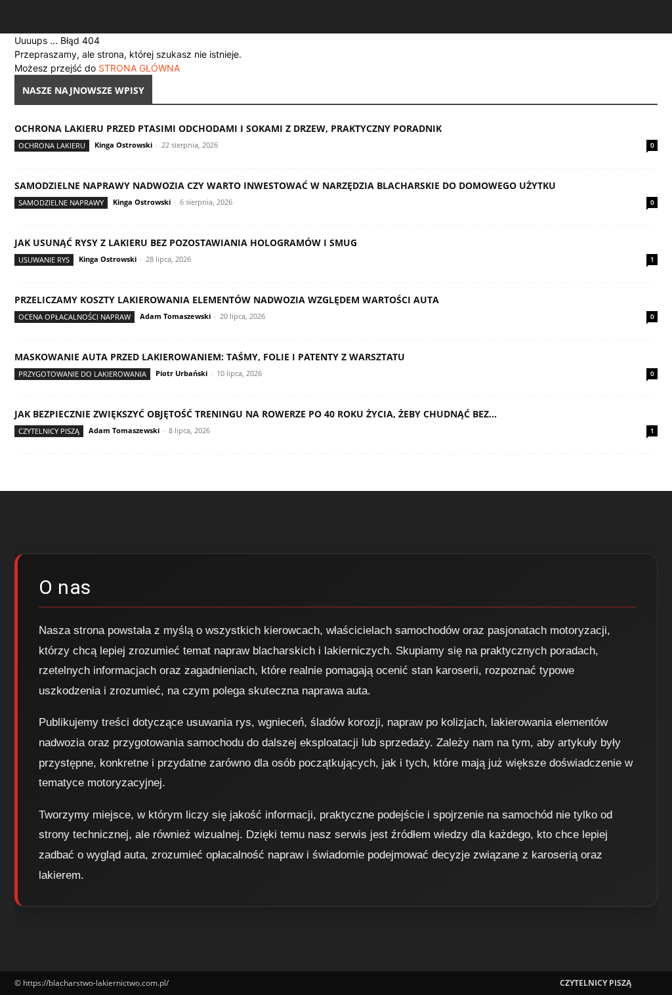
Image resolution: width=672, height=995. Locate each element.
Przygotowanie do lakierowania (82, 374)
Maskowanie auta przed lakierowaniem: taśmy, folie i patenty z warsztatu (209, 356)
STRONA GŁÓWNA (139, 68)
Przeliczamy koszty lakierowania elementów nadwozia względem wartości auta (226, 299)
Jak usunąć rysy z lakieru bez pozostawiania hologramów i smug (185, 242)
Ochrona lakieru (51, 145)
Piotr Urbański (181, 373)
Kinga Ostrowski (123, 145)
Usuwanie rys (44, 260)
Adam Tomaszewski (175, 316)
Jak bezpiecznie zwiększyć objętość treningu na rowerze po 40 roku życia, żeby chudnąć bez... (255, 414)
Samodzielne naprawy (61, 202)
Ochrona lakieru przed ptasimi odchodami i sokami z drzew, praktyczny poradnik (228, 128)
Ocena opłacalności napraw (74, 317)
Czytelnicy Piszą (48, 431)
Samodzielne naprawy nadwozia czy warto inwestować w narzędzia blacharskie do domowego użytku (285, 185)
